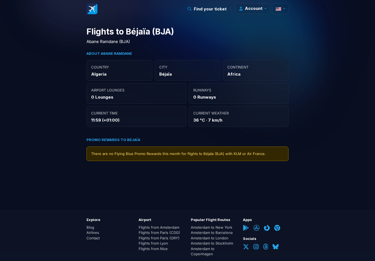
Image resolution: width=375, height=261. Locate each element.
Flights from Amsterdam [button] (159, 227)
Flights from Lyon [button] (153, 243)
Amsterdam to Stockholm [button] (212, 243)
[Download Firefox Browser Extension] (267, 228)
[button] (207, 9)
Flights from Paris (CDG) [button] (159, 232)
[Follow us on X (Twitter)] (246, 247)
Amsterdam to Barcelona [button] (212, 232)
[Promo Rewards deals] (91, 8)
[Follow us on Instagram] (256, 247)
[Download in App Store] (256, 228)
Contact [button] (93, 238)
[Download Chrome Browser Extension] (277, 228)
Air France (256, 153)
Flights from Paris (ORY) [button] (159, 238)
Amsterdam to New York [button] (211, 227)
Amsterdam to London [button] (209, 238)
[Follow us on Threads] (265, 247)
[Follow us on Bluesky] (276, 247)
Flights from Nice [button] (153, 248)
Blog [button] (90, 227)
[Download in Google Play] (246, 228)
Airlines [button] (92, 232)
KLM (237, 153)
